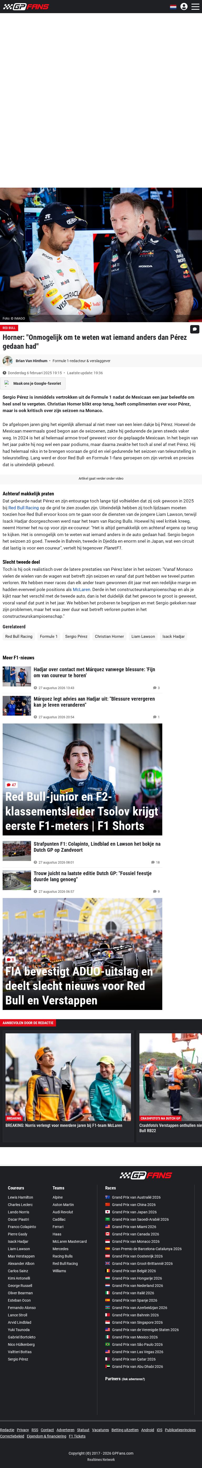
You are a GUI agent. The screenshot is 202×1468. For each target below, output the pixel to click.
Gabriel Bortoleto (22, 1337)
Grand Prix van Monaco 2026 (136, 1241)
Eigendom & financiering (46, 1436)
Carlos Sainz (18, 1271)
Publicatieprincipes (180, 1430)
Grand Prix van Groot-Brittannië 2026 (142, 1263)
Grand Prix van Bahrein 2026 (135, 1315)
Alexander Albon (21, 1263)
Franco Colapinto (22, 1227)
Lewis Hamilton (20, 1197)
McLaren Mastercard (70, 1241)
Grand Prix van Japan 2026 (134, 1212)
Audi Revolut (63, 1212)
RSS (35, 1430)
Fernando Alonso (22, 1308)
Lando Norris (18, 1212)
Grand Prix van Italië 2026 (133, 1293)
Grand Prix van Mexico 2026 (135, 1337)
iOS (159, 1430)
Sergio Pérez (76, 636)
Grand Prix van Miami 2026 (134, 1227)
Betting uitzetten (125, 1430)
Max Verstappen (21, 1256)
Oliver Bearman (20, 1293)
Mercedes (60, 1249)
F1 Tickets (77, 1436)
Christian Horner (109, 636)
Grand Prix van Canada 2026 (135, 1234)
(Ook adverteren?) (133, 1379)
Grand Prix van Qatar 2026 (134, 1359)
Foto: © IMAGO (14, 318)
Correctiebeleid (12, 1436)
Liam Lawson (143, 636)
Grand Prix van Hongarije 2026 (137, 1278)
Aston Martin (63, 1205)
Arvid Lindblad (19, 1322)
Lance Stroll (17, 1315)
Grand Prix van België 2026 (134, 1271)
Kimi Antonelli (19, 1278)
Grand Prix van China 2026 (134, 1205)
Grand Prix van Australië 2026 (136, 1197)
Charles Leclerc (20, 1205)
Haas (57, 1234)
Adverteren (65, 1430)
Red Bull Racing (23, 507)
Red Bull (9, 328)
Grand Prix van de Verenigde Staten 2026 (145, 1330)
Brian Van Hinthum (32, 361)
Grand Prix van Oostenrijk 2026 (137, 1256)
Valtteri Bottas (20, 1352)
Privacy (23, 1430)
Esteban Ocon (19, 1300)
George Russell (20, 1286)
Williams (59, 1271)
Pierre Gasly (17, 1234)
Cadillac (59, 1219)
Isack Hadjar (174, 636)
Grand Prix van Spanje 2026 (134, 1300)
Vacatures (100, 1430)
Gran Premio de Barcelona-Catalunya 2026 (147, 1249)
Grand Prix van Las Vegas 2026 (137, 1352)
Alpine (58, 1197)
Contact (47, 1430)
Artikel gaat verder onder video (101, 478)
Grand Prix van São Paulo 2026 (137, 1344)
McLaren (81, 589)
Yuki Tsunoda (19, 1330)
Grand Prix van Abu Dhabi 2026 (137, 1366)
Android (147, 1430)
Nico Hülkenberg (21, 1344)
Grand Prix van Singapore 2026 (137, 1322)
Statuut (83, 1430)
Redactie (7, 1430)
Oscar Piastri (18, 1219)
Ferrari (58, 1227)
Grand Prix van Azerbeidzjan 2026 (139, 1308)
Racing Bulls (63, 1256)
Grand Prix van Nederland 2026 (137, 1286)
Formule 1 (49, 636)
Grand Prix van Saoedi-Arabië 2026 (140, 1219)
